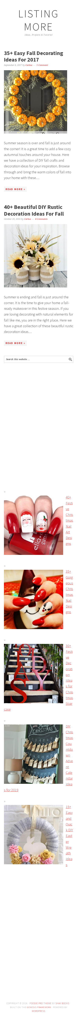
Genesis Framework (39, 1007)
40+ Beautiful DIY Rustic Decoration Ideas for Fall (34, 210)
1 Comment (42, 65)
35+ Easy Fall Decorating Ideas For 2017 (33, 56)
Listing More (38, 20)
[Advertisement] (37, 394)
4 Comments (41, 219)
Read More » (15, 189)
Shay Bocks (62, 1003)
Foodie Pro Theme (41, 1003)
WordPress (38, 1010)
